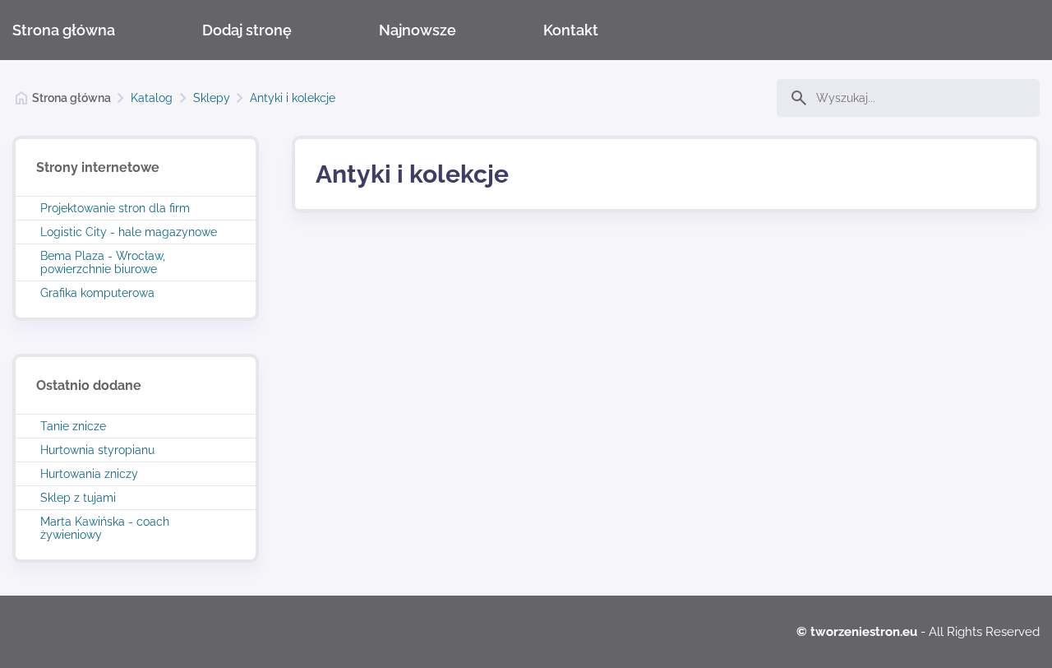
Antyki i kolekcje (292, 97)
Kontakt (570, 30)
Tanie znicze (73, 426)
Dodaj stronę (247, 30)
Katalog (152, 97)
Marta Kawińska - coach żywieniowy (104, 528)
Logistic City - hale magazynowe (128, 232)
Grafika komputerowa (97, 292)
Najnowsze (417, 30)
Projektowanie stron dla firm (115, 208)
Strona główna (63, 30)
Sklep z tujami (78, 497)
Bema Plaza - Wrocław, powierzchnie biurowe (102, 262)
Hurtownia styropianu (97, 450)
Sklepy (211, 97)
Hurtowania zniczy (89, 473)
